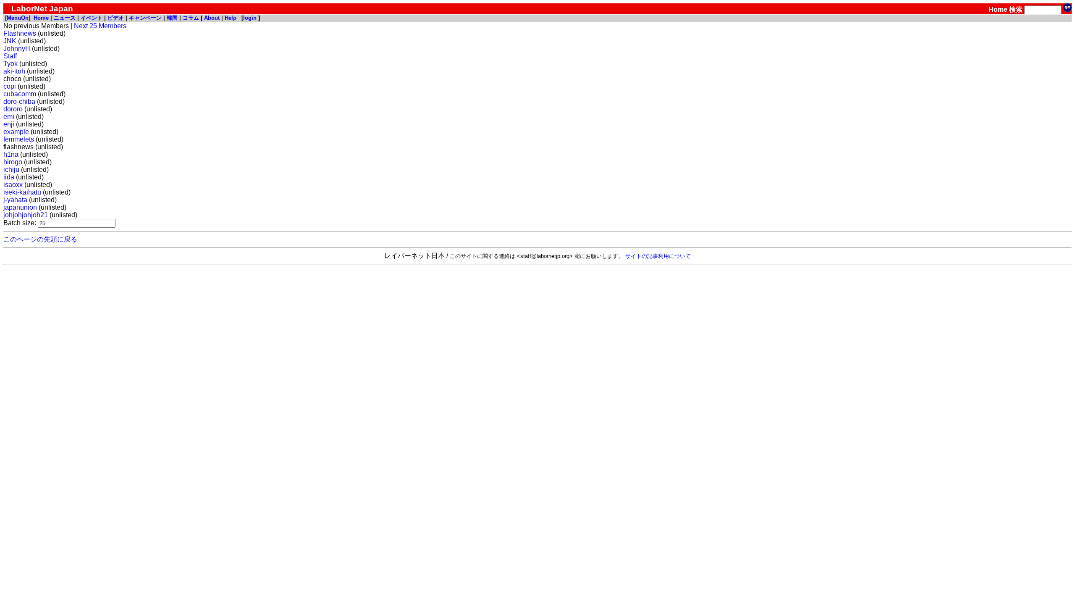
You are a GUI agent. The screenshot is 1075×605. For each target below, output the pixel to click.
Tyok (10, 63)
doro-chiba (19, 101)
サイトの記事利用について (658, 256)
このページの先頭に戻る (40, 239)
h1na (10, 154)
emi (8, 116)
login (250, 18)
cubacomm (19, 93)
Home (997, 9)
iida (8, 177)
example (16, 131)
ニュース (65, 18)
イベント (91, 18)
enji (8, 124)
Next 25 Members (100, 25)
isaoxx (13, 184)
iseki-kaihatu (22, 192)
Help (230, 18)
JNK (9, 41)
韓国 (172, 18)
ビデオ (116, 18)
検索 (1016, 9)
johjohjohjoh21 (25, 214)
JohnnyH (16, 48)
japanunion (20, 207)
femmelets (18, 139)
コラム (191, 18)
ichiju (11, 169)
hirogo (12, 162)
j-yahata (15, 199)
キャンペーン (145, 18)
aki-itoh (14, 71)
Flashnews (19, 33)
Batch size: (20, 222)
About (212, 18)
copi (9, 86)
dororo (13, 109)
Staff (10, 56)
